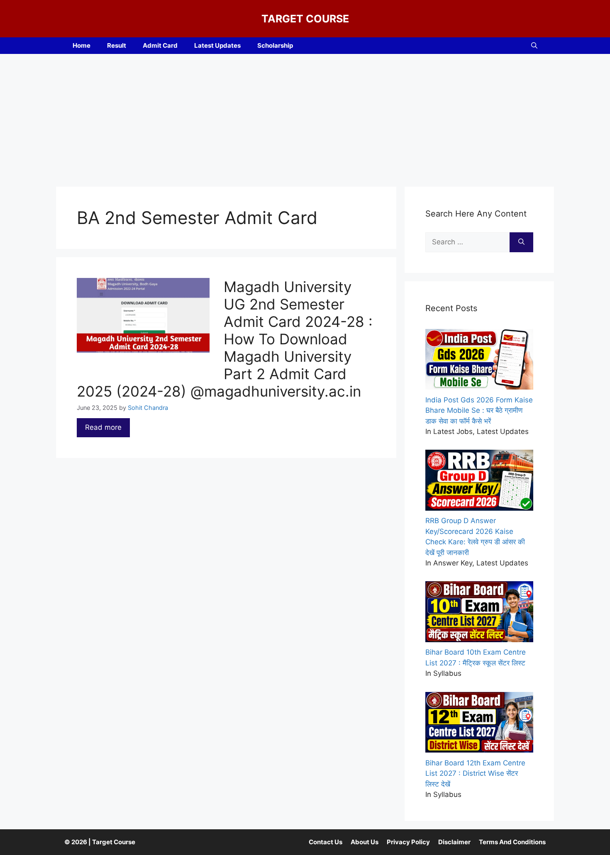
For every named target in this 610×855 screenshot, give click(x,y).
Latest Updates (217, 45)
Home (81, 45)
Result (116, 45)
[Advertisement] (305, 116)
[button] (534, 45)
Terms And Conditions (512, 842)
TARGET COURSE (305, 18)
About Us (364, 842)
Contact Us (325, 842)
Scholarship (275, 45)
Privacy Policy (408, 842)
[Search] (521, 242)
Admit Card (160, 45)
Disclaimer (454, 842)
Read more (103, 427)
